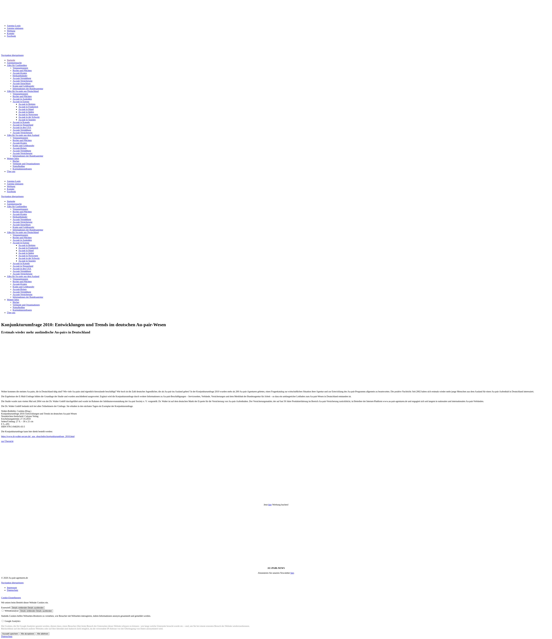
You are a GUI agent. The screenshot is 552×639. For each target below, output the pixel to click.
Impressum (12, 587)
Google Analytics (12, 621)
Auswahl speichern (10, 634)
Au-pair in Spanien (27, 119)
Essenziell (5, 607)
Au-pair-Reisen (20, 148)
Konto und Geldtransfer (23, 86)
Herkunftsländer (20, 75)
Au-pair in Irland (26, 109)
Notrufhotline (19, 166)
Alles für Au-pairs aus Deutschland (23, 91)
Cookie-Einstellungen (11, 597)
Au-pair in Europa (21, 101)
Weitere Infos (13, 158)
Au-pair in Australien (22, 99)
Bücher (16, 161)
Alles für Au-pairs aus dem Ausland (23, 135)
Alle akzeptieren (27, 634)
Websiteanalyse (12, 611)
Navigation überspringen (12, 55)
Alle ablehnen (42, 634)
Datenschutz (12, 590)
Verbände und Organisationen (26, 163)
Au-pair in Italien (26, 112)
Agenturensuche (14, 63)
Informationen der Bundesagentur (28, 88)
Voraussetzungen (20, 68)
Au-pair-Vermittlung (22, 78)
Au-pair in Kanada (21, 122)
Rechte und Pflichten (22, 70)
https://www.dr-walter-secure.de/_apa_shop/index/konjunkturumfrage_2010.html (37, 436)
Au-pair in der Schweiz (29, 117)
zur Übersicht (7, 441)
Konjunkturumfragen (22, 169)
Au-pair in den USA (22, 127)
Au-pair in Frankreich (28, 107)
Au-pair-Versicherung (22, 81)
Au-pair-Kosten (20, 73)
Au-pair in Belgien (26, 104)
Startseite (11, 60)
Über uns (11, 171)
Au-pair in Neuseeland (23, 125)
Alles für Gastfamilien (17, 65)
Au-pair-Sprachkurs (22, 83)
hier (270, 504)
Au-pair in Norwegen (28, 114)
